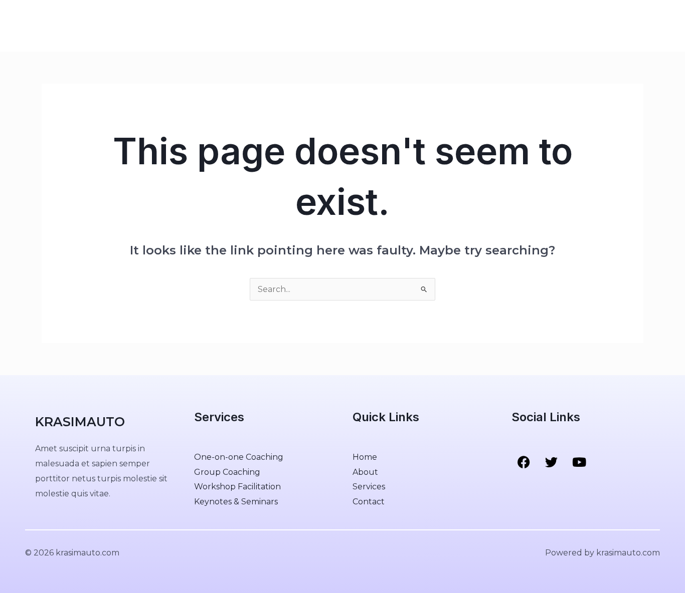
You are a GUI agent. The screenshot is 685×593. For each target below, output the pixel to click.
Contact (238, 25)
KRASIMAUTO (68, 25)
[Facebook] (596, 26)
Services (195, 25)
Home (122, 25)
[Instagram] (638, 26)
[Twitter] (617, 26)
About (156, 25)
